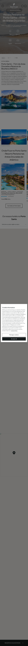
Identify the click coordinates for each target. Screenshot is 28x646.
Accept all (14, 338)
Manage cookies (14, 334)
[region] (14, 323)
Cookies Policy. (14, 330)
